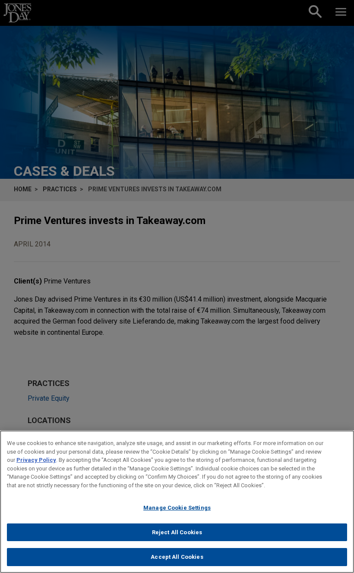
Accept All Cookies (177, 557)
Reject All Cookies (177, 532)
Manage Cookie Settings (177, 507)
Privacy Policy (36, 460)
